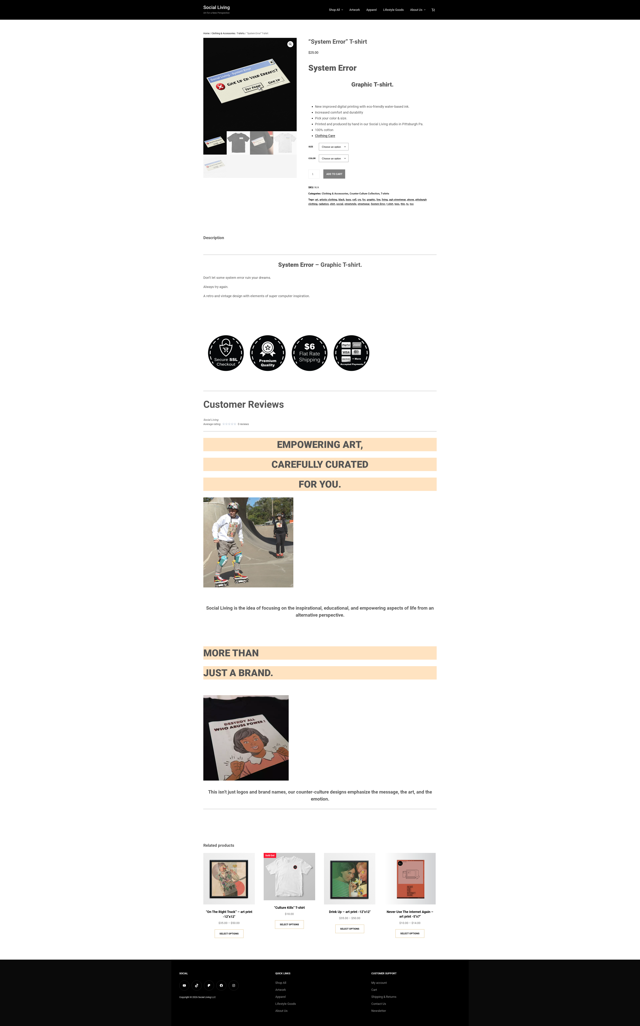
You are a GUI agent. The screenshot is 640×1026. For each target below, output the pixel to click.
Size (310, 146)
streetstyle (350, 203)
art (316, 199)
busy (348, 199)
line (378, 199)
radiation (324, 203)
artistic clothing (328, 199)
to (407, 203)
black (341, 199)
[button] (290, 44)
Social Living (216, 7)
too (412, 203)
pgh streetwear (397, 199)
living (385, 199)
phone (410, 199)
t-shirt (389, 203)
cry (359, 199)
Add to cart (334, 174)
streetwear (364, 203)
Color (312, 158)
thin (403, 203)
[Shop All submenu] (342, 10)
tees (396, 203)
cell (354, 199)
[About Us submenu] (425, 10)
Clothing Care (325, 136)
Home (206, 33)
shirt (332, 203)
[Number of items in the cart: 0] (433, 9)
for (364, 199)
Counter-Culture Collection (365, 193)
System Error (378, 203)
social (339, 203)
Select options (229, 933)
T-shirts (240, 33)
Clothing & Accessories (223, 33)
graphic (371, 199)
